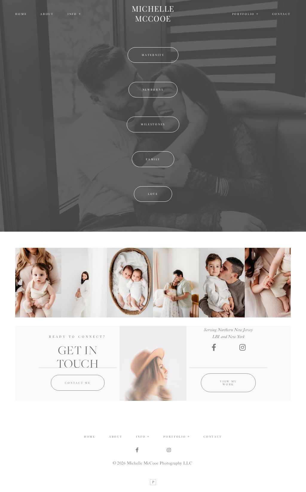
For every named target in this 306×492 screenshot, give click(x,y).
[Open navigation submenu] (257, 14)
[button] (74, 14)
